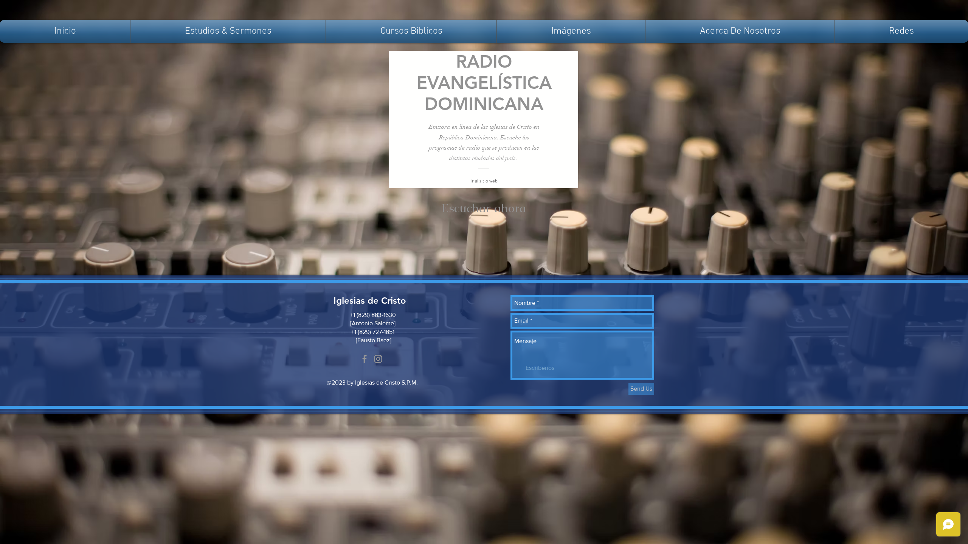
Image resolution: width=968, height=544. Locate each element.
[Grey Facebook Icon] (364, 359)
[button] (228, 31)
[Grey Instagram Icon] (378, 359)
